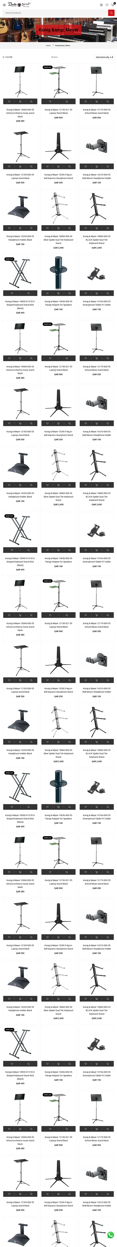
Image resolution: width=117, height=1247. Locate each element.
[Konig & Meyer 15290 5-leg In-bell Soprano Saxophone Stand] (58, 146)
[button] (4, 5)
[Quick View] (31, 101)
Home (48, 46)
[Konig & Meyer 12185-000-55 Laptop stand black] (20, 146)
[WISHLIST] (107, 5)
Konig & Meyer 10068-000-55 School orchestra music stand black (20, 113)
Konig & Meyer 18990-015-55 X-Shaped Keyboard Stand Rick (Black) (20, 305)
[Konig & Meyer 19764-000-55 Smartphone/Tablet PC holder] (97, 273)
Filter (8, 57)
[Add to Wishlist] (9, 101)
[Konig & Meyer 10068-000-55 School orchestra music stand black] (20, 81)
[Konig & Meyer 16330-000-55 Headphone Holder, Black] (20, 208)
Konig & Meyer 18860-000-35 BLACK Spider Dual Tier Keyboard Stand (96, 239)
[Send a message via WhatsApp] (110, 1235)
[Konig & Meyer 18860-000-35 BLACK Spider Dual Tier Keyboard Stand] (97, 208)
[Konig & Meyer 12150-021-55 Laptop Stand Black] (58, 81)
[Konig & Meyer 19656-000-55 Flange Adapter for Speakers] (58, 273)
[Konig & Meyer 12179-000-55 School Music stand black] (97, 81)
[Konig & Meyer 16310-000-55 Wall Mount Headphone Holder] (97, 146)
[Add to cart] (20, 101)
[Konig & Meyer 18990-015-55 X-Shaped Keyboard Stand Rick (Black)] (20, 273)
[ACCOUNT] (101, 5)
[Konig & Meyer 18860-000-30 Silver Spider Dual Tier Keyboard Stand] (58, 208)
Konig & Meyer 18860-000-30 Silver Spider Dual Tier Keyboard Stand (58, 239)
